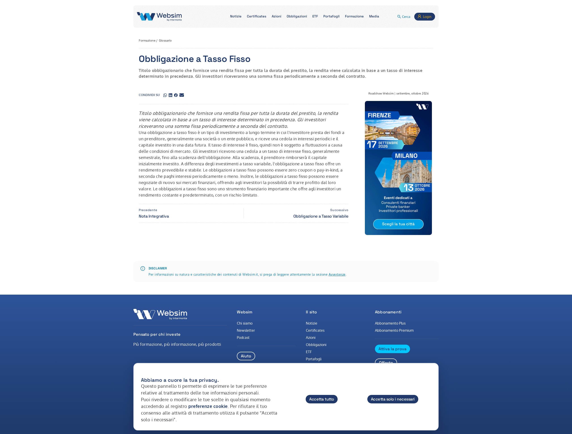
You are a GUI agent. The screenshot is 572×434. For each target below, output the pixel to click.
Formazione (147, 40)
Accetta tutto (321, 399)
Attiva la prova (392, 348)
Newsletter (246, 330)
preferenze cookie (208, 406)
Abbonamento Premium (394, 330)
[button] (236, 16)
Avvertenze (337, 274)
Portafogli (314, 359)
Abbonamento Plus (390, 323)
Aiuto (246, 356)
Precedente (148, 210)
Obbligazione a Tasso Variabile (321, 216)
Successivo (339, 210)
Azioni (310, 337)
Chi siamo (244, 323)
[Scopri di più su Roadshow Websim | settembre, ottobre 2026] (398, 168)
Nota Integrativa (154, 216)
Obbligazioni (316, 344)
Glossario (165, 40)
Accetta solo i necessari (393, 399)
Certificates (315, 330)
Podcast (243, 337)
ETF (309, 352)
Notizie (311, 323)
